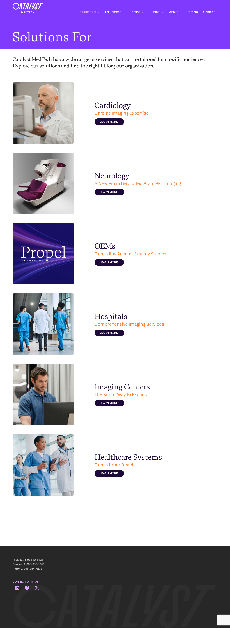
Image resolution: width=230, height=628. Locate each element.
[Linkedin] (17, 587)
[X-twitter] (36, 587)
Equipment (113, 12)
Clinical (154, 12)
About (173, 12)
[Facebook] (26, 587)
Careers (192, 12)
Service (135, 12)
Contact (209, 12)
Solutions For (87, 12)
